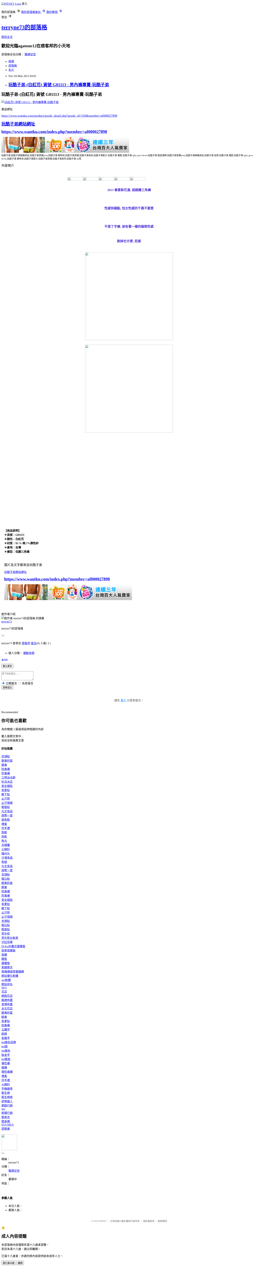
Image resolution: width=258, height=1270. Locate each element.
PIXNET (103, 1221)
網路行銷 (7, 1105)
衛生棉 (5, 1092)
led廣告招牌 (8, 1042)
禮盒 (4, 823)
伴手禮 (5, 828)
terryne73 (6, 621)
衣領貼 (5, 756)
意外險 (5, 933)
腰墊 (4, 958)
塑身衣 (5, 1117)
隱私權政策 (148, 1221)
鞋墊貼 (5, 807)
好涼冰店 (7, 781)
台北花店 (7, 1008)
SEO (4, 987)
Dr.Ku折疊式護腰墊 (13, 946)
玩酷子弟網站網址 (18, 124)
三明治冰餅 (8, 777)
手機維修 (7, 1088)
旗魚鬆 (5, 819)
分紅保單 (7, 942)
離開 (20, 1263)
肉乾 (4, 836)
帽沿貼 (5, 878)
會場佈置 (7, 1004)
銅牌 (4, 1033)
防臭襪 (5, 773)
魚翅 (4, 861)
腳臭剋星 (7, 760)
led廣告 (5, 1050)
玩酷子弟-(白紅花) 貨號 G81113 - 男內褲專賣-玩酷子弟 (58, 84)
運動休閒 (28, 653)
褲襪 (4, 1067)
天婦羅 (5, 845)
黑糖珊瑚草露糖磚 (12, 971)
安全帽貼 (7, 785)
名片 (11, 69)
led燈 (4, 1046)
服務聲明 (162, 1221)
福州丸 (5, 853)
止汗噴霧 (7, 802)
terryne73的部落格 (24, 27)
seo (3, 1108)
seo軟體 (6, 980)
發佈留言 (7, 687)
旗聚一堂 (7, 815)
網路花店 (7, 995)
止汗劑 (5, 798)
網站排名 (7, 984)
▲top (4, 659)
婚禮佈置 (7, 1000)
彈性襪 (5, 1063)
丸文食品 (7, 811)
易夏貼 (5, 790)
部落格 (12, 65)
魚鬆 (4, 832)
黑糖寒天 (7, 967)
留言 (34, 643)
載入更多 (7, 666)
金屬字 (5, 1038)
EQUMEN (7, 1124)
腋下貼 (5, 794)
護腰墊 (5, 963)
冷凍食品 (7, 857)
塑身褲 (5, 1121)
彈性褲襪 (7, 1071)
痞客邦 (26, 643)
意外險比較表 (9, 937)
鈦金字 (5, 1054)
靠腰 (4, 954)
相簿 (11, 61)
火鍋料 (5, 849)
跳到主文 (7, 37)
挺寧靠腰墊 (8, 950)
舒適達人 (7, 1101)
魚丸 (4, 840)
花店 (4, 991)
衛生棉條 (7, 1097)
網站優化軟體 (9, 975)
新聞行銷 (7, 1112)
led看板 (5, 1059)
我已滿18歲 (8, 1263)
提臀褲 (5, 1128)
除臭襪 (5, 769)
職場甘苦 (30, 54)
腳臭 (4, 764)
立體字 (5, 1029)
